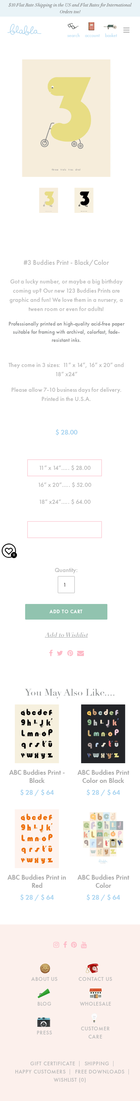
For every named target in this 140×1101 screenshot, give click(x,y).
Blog (44, 1003)
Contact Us (95, 979)
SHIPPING (97, 1063)
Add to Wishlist (66, 635)
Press (44, 1032)
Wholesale (95, 1003)
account (92, 35)
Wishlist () (70, 1079)
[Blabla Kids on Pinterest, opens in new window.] (74, 944)
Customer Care (95, 1032)
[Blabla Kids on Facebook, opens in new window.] (65, 944)
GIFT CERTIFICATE (52, 1063)
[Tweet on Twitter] (60, 653)
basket (111, 35)
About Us (44, 979)
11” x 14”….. (65, 468)
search (73, 35)
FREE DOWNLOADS (100, 1071)
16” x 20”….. (64, 485)
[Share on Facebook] (51, 653)
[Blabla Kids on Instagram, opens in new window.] (56, 944)
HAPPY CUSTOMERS (40, 1071)
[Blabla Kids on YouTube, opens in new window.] (84, 944)
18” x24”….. (65, 502)
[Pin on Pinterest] (70, 653)
